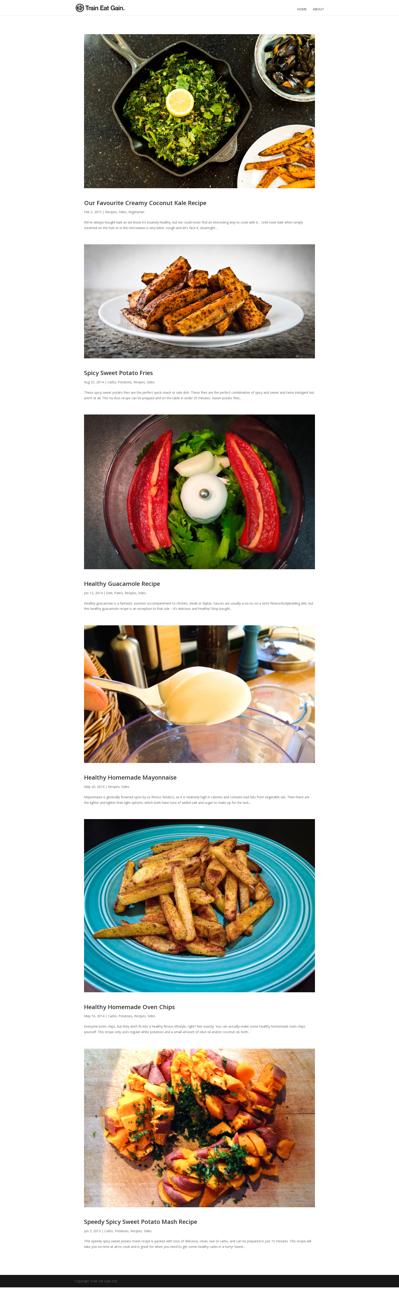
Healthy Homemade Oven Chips (129, 1007)
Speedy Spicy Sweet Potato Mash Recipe (140, 1221)
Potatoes (125, 382)
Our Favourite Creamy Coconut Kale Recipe (145, 203)
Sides (123, 212)
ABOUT (318, 9)
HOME (302, 9)
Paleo (118, 593)
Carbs (111, 382)
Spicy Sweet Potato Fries (118, 373)
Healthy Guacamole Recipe (122, 583)
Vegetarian (136, 212)
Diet (109, 593)
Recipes (111, 212)
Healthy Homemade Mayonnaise (130, 777)
